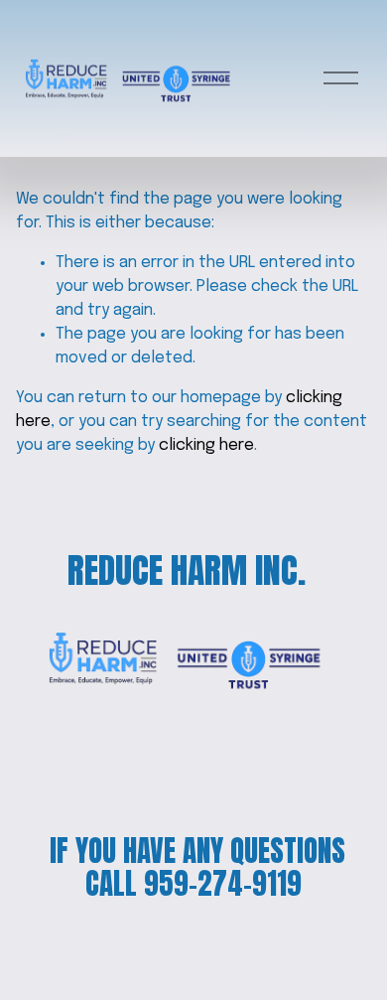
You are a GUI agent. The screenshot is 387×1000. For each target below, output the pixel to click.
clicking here (206, 445)
